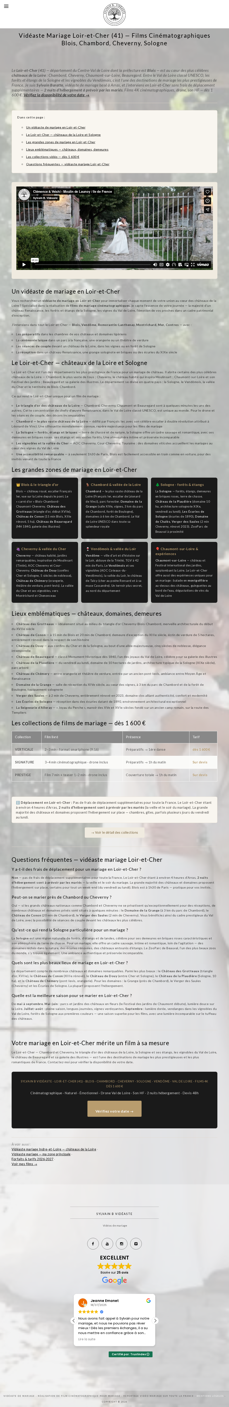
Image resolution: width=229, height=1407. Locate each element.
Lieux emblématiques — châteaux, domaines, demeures (67, 149)
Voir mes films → (24, 1164)
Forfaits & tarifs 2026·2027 (32, 1159)
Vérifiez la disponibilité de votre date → (57, 95)
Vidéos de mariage (115, 1225)
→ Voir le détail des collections (114, 832)
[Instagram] (121, 1243)
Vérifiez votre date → (114, 1111)
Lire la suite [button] (86, 1339)
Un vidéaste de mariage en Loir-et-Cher (55, 127)
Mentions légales (211, 1396)
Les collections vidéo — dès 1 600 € (52, 157)
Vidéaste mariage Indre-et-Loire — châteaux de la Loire (54, 1149)
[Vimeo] (136, 1243)
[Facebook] (93, 1243)
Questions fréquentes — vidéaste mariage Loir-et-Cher (67, 164)
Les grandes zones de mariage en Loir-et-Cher (60, 142)
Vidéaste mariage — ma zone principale (41, 1154)
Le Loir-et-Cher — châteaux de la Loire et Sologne (63, 135)
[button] (155, 1320)
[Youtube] (107, 1243)
